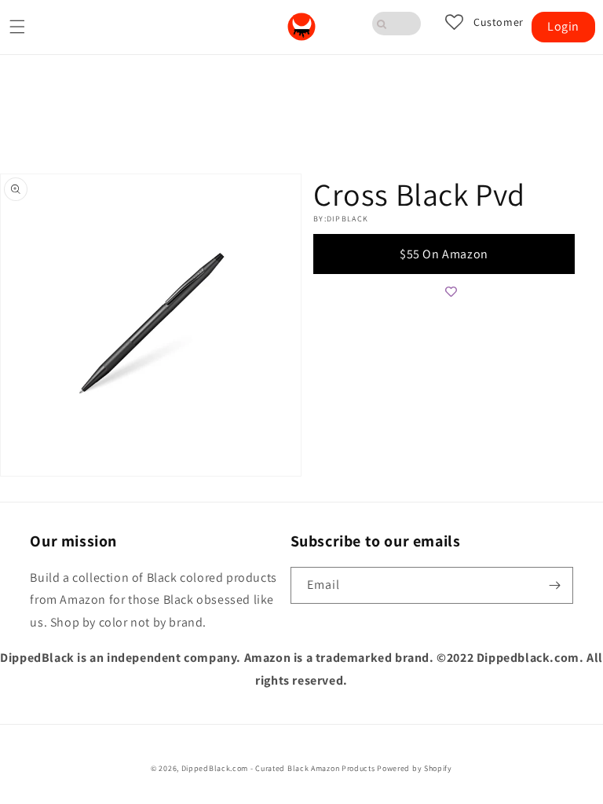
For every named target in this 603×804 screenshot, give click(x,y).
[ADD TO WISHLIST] (450, 291)
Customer (498, 22)
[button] (17, 26)
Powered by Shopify (414, 768)
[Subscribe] (555, 585)
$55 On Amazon (444, 254)
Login (563, 26)
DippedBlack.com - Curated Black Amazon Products (278, 768)
